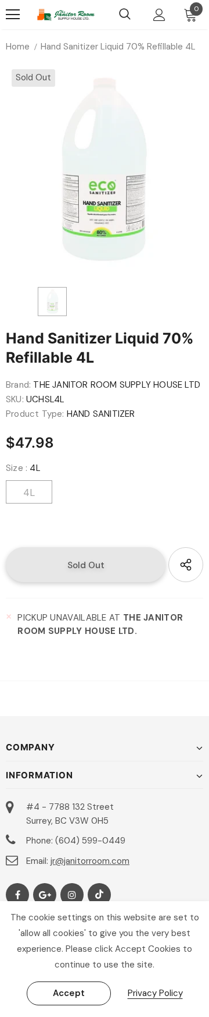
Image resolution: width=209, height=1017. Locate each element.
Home (18, 46)
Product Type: (35, 414)
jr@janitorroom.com (90, 861)
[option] (104, 169)
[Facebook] (17, 894)
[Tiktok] (99, 894)
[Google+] (44, 894)
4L (29, 492)
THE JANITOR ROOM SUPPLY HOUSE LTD (116, 385)
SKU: (15, 399)
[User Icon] (159, 15)
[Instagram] (72, 894)
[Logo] (66, 15)
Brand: (18, 385)
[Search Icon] (125, 14)
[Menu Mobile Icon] (13, 15)
